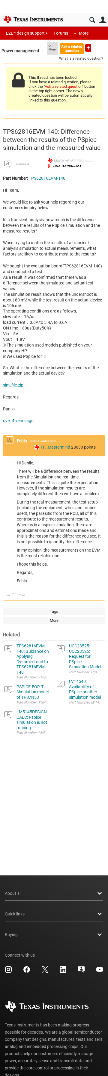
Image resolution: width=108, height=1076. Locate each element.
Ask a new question (88, 48)
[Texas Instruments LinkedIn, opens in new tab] (63, 971)
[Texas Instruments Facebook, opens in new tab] (26, 971)
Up (8, 595)
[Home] (33, 19)
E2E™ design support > (27, 33)
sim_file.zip (13, 385)
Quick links (15, 914)
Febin (22, 440)
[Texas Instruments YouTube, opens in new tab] (99, 971)
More (83, 33)
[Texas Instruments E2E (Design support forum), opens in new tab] (81, 971)
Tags (54, 611)
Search (92, 20)
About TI (13, 893)
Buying (11, 934)
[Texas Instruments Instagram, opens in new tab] (8, 971)
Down (23, 595)
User (103, 20)
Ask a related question (71, 48)
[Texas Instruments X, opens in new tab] (45, 971)
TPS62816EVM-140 (47, 178)
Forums (61, 33)
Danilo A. (23, 164)
